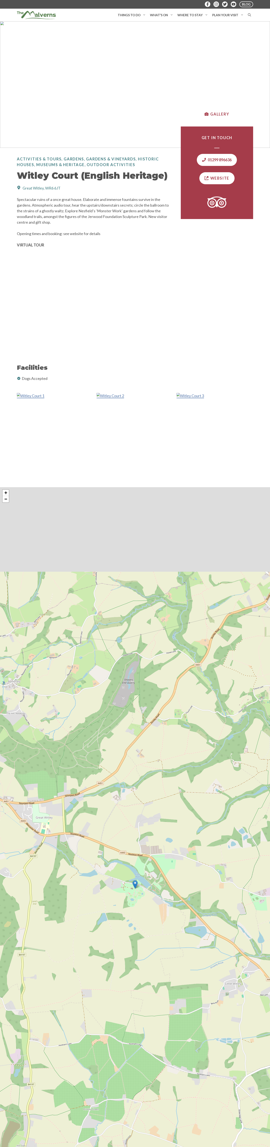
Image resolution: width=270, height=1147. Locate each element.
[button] (144, 15)
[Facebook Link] (207, 4)
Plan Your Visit (225, 15)
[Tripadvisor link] (216, 202)
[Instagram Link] (216, 4)
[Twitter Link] (225, 4)
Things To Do (129, 15)
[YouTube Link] (233, 4)
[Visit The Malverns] (36, 15)
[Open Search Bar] (249, 15)
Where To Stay (190, 15)
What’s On (159, 15)
